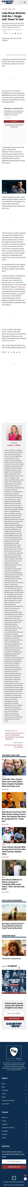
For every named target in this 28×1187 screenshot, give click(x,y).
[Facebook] (10, 33)
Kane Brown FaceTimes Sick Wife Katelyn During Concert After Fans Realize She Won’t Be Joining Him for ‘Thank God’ (14, 816)
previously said (20, 287)
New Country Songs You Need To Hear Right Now (14, 746)
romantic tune (9, 91)
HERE (24, 347)
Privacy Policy (12, 1182)
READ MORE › (6, 789)
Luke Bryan (4, 9)
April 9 (6, 329)
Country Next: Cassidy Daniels (11, 958)
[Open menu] (24, 2)
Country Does (10, 340)
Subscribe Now (14, 1018)
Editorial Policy (21, 1182)
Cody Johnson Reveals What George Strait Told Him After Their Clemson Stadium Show (14, 850)
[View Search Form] (21, 2)
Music (10, 9)
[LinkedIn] (18, 33)
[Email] (21, 33)
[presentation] (14, 767)
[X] (12, 33)
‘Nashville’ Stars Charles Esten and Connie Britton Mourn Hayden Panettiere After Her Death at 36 (12, 782)
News (14, 9)
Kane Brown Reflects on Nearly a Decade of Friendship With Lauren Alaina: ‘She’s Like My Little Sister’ (13, 884)
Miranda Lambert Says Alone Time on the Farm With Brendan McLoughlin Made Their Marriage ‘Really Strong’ (14, 736)
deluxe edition (7, 332)
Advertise (5, 1182)
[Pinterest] (15, 33)
